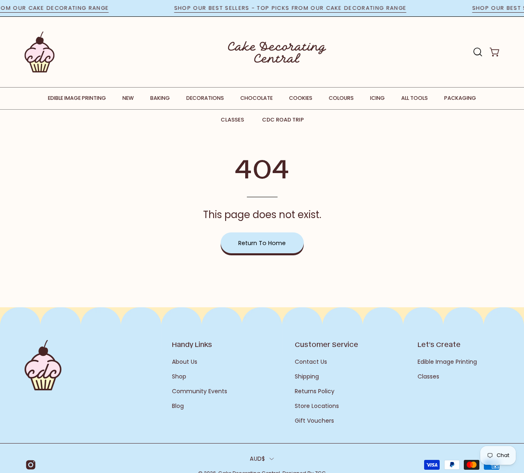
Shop (179, 376)
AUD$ (257, 459)
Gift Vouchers (314, 421)
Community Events (199, 391)
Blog (178, 406)
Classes (232, 120)
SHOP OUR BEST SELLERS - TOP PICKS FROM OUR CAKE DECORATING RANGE (295, 8)
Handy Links (192, 344)
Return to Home (262, 243)
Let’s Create (439, 344)
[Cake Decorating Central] (277, 52)
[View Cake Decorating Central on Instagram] (29, 465)
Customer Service (326, 344)
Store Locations (317, 406)
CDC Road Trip (283, 120)
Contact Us (311, 362)
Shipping (307, 376)
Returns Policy (314, 391)
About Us (184, 362)
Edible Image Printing (447, 362)
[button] (477, 52)
